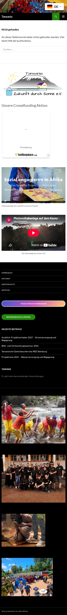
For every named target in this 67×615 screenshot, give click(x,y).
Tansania (7, 16)
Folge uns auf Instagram (33, 303)
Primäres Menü (63, 16)
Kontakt (6, 278)
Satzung (6, 290)
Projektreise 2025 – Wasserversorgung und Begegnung (28, 357)
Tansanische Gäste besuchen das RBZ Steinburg (24, 351)
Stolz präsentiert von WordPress (15, 611)
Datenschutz (8, 284)
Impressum (7, 273)
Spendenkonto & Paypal (18, 317)
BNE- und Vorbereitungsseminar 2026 (20, 345)
